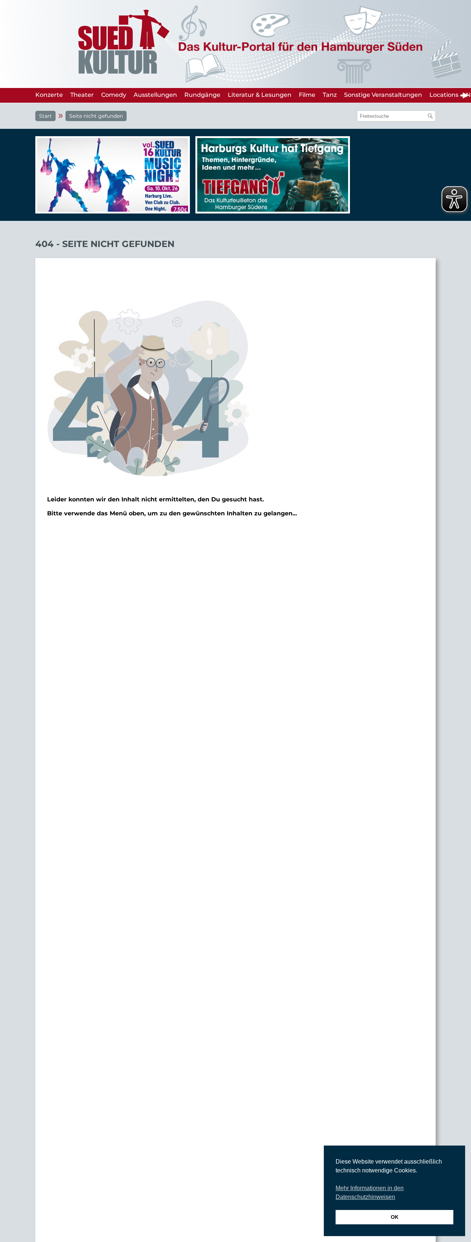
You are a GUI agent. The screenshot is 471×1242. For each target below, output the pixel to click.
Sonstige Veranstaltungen (383, 94)
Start (45, 116)
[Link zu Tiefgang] (270, 178)
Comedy (113, 94)
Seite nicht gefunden (96, 116)
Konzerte (49, 94)
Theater (82, 94)
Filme (307, 94)
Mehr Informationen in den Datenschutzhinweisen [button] (370, 1192)
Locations (443, 94)
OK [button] (395, 1217)
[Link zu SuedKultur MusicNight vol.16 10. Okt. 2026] (110, 175)
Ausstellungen (155, 94)
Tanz (330, 94)
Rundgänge (202, 94)
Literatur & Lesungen (259, 94)
